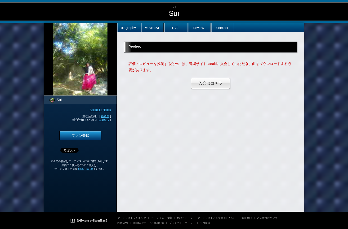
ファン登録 (80, 136)
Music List (152, 28)
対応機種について (267, 217)
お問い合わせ (85, 169)
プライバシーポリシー (182, 222)
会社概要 (205, 222)
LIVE (175, 28)
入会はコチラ (210, 83)
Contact (222, 28)
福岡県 (105, 116)
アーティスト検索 (161, 217)
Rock (107, 110)
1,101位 (104, 119)
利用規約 (122, 222)
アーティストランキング (131, 217)
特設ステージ (184, 217)
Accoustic (96, 110)
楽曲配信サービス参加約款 (148, 222)
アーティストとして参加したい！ (216, 217)
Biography (128, 28)
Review (198, 28)
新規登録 (246, 217)
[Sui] (80, 26)
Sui (174, 13)
